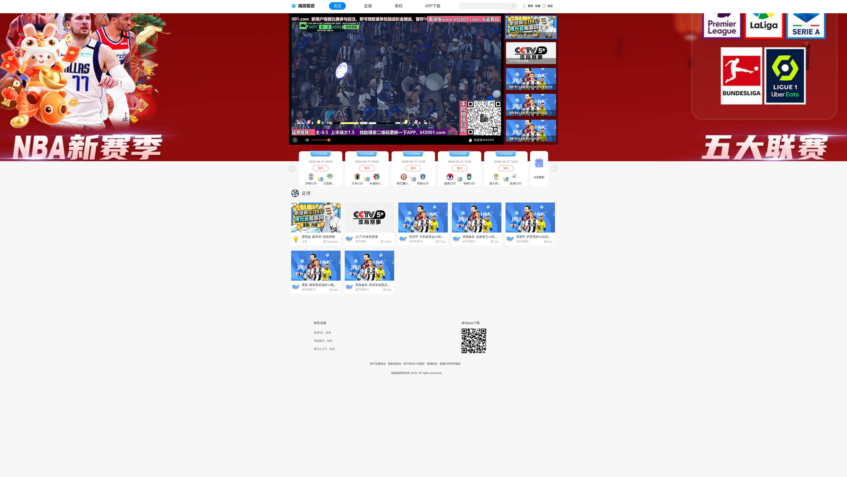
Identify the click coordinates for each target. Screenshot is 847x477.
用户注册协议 (378, 363)
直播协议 (432, 363)
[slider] (320, 140)
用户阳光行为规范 (414, 363)
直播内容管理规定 (450, 363)
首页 (337, 6)
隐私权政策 (394, 363)
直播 (368, 6)
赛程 (399, 6)
